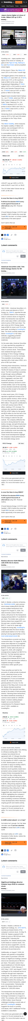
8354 (7, 90)
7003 (22, 84)
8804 (4, 104)
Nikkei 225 (21, 70)
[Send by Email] (15, 235)
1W (6, 164)
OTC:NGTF (21, 928)
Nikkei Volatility (9, 124)
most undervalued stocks (9, 636)
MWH (12, 312)
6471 (24, 78)
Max (20, 164)
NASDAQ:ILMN (10, 604)
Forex (17, 6)
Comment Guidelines (6, 260)
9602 (7, 108)
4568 (10, 98)
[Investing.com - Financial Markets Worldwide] (9, 2)
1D (3, 164)
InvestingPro (21, 329)
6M (12, 164)
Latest (3, 6)
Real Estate (10, 65)
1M (9, 164)
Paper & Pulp (13, 63)
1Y (14, 164)
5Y (17, 164)
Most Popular (10, 6)
